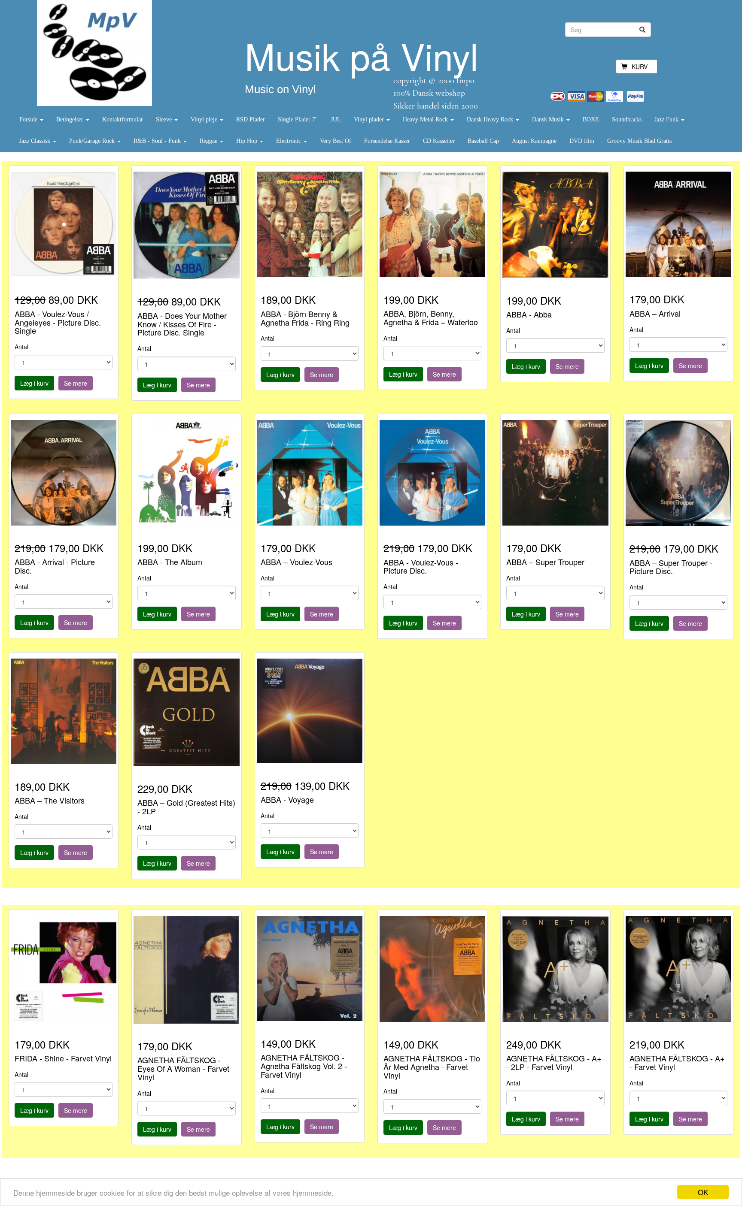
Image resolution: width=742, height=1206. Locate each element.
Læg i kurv (34, 383)
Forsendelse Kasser (387, 141)
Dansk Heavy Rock (491, 119)
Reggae (209, 141)
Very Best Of (335, 141)
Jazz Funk (667, 119)
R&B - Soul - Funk (158, 141)
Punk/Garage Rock (92, 141)
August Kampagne (534, 141)
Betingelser (70, 119)
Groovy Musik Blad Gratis (639, 141)
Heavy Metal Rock (426, 119)
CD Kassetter (439, 141)
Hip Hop (247, 141)
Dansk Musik (549, 119)
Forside (29, 119)
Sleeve (164, 119)
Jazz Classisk (35, 141)
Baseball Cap (483, 141)
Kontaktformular (122, 119)
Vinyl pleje (205, 119)
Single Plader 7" (298, 119)
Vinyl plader (370, 119)
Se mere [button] (75, 383)
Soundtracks (627, 119)
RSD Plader (250, 119)
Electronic (289, 141)
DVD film (581, 141)
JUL (336, 119)
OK (703, 1192)
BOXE (591, 119)
